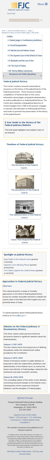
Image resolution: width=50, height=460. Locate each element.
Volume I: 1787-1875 (13, 344)
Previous (5, 75)
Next (39, 75)
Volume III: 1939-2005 (13, 377)
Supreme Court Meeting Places (17, 265)
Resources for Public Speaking (22, 74)
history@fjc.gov (19, 315)
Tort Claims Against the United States (20, 270)
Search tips (11, 13)
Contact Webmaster (23, 451)
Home (3, 31)
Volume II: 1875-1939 (13, 358)
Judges (30, 31)
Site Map (10, 451)
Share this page (26, 398)
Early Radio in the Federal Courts (17, 259)
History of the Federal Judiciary (16, 31)
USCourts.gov (22, 417)
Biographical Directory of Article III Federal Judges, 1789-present (20, 33)
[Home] (19, 10)
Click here (7, 286)
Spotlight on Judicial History (18, 254)
